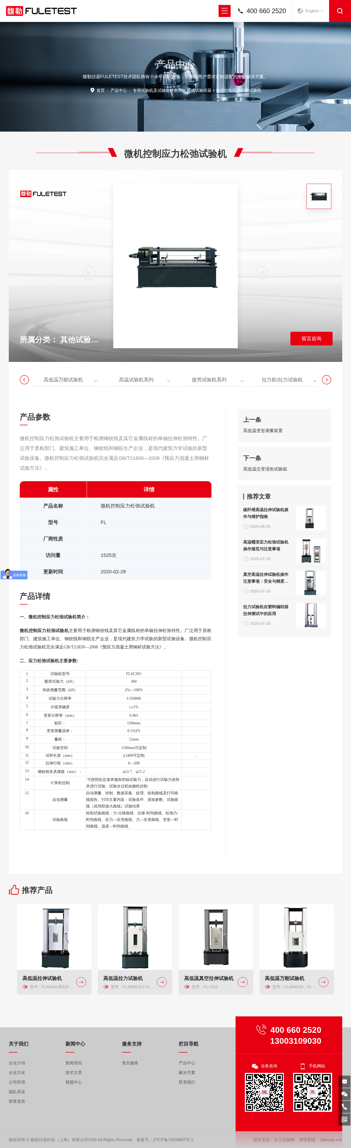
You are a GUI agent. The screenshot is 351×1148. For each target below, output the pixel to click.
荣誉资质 (17, 1101)
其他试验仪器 (199, 90)
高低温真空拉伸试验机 (209, 978)
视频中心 (74, 1082)
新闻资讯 (74, 1063)
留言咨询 (311, 338)
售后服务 (130, 1063)
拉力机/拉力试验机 (282, 379)
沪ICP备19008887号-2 (173, 1139)
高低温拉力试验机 (123, 978)
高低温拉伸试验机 (42, 978)
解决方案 (187, 1072)
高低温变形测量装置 (263, 430)
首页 (101, 90)
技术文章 (74, 1072)
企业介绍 (17, 1063)
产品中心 (119, 90)
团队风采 (17, 1091)
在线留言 (344, 1082)
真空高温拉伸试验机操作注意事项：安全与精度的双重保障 (265, 578)
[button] (262, 273)
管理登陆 (307, 1139)
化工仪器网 (284, 1139)
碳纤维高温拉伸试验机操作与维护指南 (265, 513)
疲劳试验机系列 (209, 379)
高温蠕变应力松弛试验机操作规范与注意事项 (265, 545)
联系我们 (187, 1082)
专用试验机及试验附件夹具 (157, 90)
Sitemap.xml (331, 1139)
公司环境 (17, 1082)
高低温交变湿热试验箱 (265, 469)
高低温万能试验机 (63, 379)
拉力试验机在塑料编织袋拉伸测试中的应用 (265, 610)
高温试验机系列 (136, 379)
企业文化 (17, 1072)
